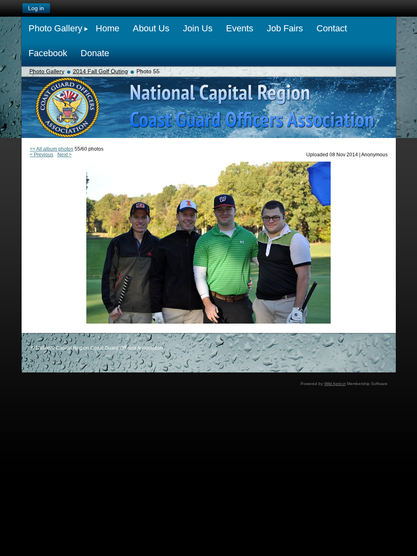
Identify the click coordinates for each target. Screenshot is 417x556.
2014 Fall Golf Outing (100, 71)
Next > (64, 155)
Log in (36, 8)
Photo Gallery (46, 71)
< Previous (41, 155)
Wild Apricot (335, 383)
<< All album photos (51, 149)
